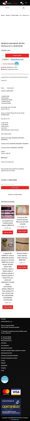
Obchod (8, 15)
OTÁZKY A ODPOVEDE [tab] (7, 91)
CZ (20, 15)
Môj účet (3, 363)
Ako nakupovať (5, 345)
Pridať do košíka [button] (8, 232)
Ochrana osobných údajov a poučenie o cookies (13, 350)
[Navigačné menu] (26, 3)
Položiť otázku (15, 187)
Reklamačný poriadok (6, 348)
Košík (2, 370)
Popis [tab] (2, 88)
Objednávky (4, 365)
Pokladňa (3, 368)
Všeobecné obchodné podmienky (9, 355)
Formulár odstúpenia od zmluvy (9, 358)
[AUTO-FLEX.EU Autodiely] (10, 3)
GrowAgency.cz (15, 419)
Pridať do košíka (17, 55)
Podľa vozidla (15, 15)
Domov (3, 15)
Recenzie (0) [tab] (10, 88)
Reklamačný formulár (6, 353)
